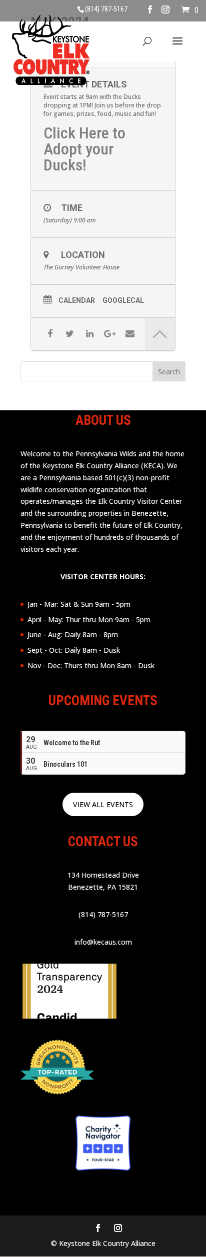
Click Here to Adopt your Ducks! (85, 148)
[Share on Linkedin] (89, 334)
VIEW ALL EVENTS (103, 804)
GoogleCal (123, 300)
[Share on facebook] (49, 334)
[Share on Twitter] (69, 334)
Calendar (76, 300)
